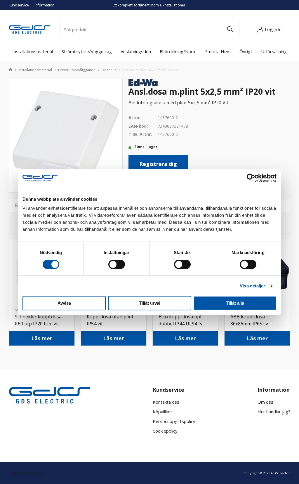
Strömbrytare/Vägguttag (87, 51)
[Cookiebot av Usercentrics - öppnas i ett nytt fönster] (251, 178)
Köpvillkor (162, 411)
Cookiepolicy (165, 431)
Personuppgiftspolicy (174, 421)
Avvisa (64, 303)
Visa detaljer (252, 285)
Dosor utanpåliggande (76, 69)
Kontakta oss (166, 402)
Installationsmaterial (32, 51)
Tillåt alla (235, 303)
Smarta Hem (218, 51)
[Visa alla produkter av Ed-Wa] (143, 82)
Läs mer (41, 338)
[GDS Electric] (30, 29)
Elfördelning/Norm (178, 51)
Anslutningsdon (136, 51)
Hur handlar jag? (274, 411)
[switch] (116, 264)
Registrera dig (158, 163)
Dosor (107, 69)
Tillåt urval (149, 303)
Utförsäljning (274, 51)
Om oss (265, 402)
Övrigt (245, 51)
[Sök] (229, 29)
